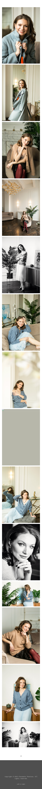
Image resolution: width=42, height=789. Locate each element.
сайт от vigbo (21, 784)
